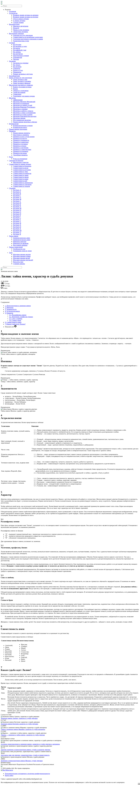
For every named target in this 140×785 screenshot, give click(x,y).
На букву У (17, 221)
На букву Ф (17, 223)
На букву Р (17, 216)
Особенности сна (19, 249)
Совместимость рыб (20, 181)
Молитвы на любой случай (22, 105)
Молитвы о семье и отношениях (24, 113)
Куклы (15, 89)
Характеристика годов (21, 41)
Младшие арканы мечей (21, 258)
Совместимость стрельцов (22, 184)
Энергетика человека (20, 32)
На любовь (17, 52)
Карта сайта (9, 775)
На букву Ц (17, 227)
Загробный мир (14, 76)
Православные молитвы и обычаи (25, 122)
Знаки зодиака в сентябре (22, 81)
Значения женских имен (21, 238)
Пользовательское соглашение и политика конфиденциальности (27, 773)
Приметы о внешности (21, 140)
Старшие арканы (19, 264)
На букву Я (17, 234)
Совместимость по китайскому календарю (28, 37)
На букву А (17, 190)
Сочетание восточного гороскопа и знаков (28, 39)
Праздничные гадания (21, 55)
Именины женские (19, 241)
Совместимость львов (20, 175)
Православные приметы (21, 133)
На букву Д (17, 197)
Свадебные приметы (20, 155)
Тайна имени (13, 236)
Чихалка (16, 59)
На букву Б (17, 192)
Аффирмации (18, 100)
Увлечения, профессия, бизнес (21, 317)
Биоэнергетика (14, 24)
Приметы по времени (20, 151)
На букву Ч (17, 229)
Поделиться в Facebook (25, 764)
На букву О (17, 212)
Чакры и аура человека (21, 30)
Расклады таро (18, 262)
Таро (10, 252)
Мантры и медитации (20, 26)
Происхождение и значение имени (18, 306)
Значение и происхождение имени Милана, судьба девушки (22, 761)
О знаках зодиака (19, 20)
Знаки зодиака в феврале (21, 83)
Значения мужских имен (21, 240)
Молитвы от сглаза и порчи (22, 114)
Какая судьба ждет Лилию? (15, 324)
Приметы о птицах (19, 146)
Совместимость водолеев (22, 170)
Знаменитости (11, 309)
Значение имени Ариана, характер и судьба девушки (19, 718)
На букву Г (17, 195)
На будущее (17, 44)
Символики (17, 94)
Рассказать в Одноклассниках (43, 764)
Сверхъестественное (16, 160)
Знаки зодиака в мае (20, 79)
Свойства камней (19, 92)
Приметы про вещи (20, 153)
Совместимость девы (20, 171)
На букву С (17, 217)
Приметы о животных (21, 142)
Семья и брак (15, 320)
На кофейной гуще (19, 50)
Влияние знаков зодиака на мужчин (25, 17)
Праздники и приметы (21, 135)
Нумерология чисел (20, 127)
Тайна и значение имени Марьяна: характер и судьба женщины (23, 729)
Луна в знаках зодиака (21, 19)
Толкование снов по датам (22, 251)
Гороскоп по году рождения (23, 35)
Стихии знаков (18, 22)
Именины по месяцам (20, 243)
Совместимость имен (13, 322)
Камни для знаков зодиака (22, 87)
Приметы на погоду (20, 138)
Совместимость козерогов (22, 173)
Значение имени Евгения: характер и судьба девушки (19, 724)
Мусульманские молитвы (22, 120)
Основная (12, 11)
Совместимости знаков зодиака (20, 164)
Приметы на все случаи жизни (24, 136)
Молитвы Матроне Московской (24, 101)
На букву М (17, 208)
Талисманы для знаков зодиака (24, 96)
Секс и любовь (15, 318)
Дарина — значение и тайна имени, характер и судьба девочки (23, 735)
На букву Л (17, 206)
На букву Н (17, 210)
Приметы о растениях (20, 148)
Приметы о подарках (20, 144)
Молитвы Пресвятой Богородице (24, 116)
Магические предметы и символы (21, 85)
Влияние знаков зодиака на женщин (25, 15)
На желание (17, 67)
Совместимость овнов (21, 177)
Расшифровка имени (17, 315)
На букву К (17, 205)
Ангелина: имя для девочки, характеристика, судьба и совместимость (25, 755)
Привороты (17, 72)
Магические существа (20, 162)
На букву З (17, 201)
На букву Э (17, 232)
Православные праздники (18, 129)
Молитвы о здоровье (20, 109)
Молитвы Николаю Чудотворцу (24, 107)
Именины (9, 307)
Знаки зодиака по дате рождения (20, 78)
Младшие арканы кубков (22, 256)
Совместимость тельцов (21, 186)
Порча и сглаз (18, 70)
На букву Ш (17, 230)
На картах (16, 48)
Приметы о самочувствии (22, 149)
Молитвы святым (19, 118)
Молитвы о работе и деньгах (23, 111)
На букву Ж (17, 199)
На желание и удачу (20, 46)
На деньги (16, 65)
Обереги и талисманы (20, 90)
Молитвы (12, 98)
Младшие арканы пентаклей (23, 260)
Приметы (12, 131)
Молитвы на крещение (21, 103)
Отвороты (16, 68)
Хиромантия (17, 57)
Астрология (13, 13)
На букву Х (17, 225)
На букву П (17, 214)
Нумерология (13, 124)
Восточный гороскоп (16, 33)
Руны (11, 157)
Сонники (12, 188)
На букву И (17, 203)
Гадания (12, 43)
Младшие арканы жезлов (22, 254)
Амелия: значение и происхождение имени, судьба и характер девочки (25, 750)
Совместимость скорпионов (23, 183)
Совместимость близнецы (22, 166)
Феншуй (16, 28)
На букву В (17, 194)
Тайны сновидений (16, 247)
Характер (9, 313)
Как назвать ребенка (20, 245)
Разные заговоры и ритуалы (23, 74)
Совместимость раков (20, 179)
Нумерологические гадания (22, 125)
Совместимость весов (20, 168)
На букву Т (17, 219)
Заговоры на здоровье (20, 63)
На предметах (18, 54)
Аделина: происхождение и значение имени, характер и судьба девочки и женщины (30, 744)
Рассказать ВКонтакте (8, 764)
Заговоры (12, 61)
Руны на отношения (20, 159)
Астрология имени (12, 311)
